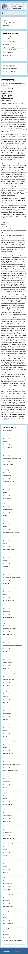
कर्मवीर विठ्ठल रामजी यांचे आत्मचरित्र (10, 41)
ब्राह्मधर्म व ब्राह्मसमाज (7, 664)
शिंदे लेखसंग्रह (6, 44)
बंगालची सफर (6, 704)
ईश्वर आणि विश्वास (6, 891)
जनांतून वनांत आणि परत (7, 857)
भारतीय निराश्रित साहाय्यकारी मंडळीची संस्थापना (12, 647)
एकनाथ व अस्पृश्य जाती (7, 885)
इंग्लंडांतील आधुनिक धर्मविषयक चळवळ (10, 896)
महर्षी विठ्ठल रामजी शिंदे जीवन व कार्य (10, 68)
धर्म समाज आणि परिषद (7, 806)
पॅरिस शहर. (6, 738)
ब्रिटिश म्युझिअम (6, 653)
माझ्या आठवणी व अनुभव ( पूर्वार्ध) (9, 47)
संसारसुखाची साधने (7, 477)
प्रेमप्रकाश (6, 721)
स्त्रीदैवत (6, 443)
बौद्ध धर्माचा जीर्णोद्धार (7, 670)
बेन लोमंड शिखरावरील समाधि (8, 687)
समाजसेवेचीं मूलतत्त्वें (7, 471)
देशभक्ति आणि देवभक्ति (7, 817)
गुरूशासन (6, 868)
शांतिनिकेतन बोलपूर (7, 500)
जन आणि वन (6, 862)
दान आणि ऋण (6, 828)
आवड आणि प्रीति (6, 902)
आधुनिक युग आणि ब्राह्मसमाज (8, 925)
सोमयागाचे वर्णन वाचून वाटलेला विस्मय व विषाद (12, 460)
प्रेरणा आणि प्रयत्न (7, 715)
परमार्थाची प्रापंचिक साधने (8, 755)
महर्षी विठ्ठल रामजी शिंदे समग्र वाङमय (10, 71)
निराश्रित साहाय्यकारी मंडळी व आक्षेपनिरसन (11, 772)
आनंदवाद (6, 919)
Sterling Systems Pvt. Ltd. (19, 951)
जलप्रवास (6, 851)
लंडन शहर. (6, 545)
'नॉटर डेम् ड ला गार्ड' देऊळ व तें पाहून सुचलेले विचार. (13, 942)
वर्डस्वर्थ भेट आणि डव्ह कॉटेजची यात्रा (10, 539)
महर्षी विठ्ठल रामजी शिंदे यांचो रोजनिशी (10, 49)
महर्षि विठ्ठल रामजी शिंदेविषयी (8, 23)
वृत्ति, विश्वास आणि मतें (7, 511)
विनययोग (6, 528)
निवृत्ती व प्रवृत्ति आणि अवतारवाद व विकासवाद (11, 766)
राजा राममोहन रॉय (6, 568)
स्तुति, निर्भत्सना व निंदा (7, 449)
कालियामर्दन (6, 874)
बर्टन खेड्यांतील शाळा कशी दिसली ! (10, 692)
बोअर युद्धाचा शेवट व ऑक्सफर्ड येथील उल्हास (11, 675)
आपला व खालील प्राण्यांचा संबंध (9, 913)
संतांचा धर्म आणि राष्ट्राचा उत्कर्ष (9, 483)
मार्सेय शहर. (6, 596)
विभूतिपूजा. (6, 517)
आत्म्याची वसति (6, 930)
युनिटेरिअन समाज (6, 585)
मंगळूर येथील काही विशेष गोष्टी (9, 636)
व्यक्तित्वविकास (6, 505)
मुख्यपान (4, 20)
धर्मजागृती (6, 800)
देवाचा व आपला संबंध (7, 823)
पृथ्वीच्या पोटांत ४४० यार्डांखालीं (9, 743)
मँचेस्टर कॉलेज (6, 641)
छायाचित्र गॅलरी (6, 25)
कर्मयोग (6, 879)
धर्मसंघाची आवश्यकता (7, 794)
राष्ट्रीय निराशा (6, 556)
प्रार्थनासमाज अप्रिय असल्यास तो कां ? (10, 726)
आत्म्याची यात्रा (6, 936)
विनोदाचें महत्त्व (6, 522)
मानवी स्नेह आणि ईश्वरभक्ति (8, 602)
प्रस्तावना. (6, 732)
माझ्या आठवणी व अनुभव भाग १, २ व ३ (10, 38)
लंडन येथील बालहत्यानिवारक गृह (9, 551)
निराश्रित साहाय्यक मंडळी (8, 777)
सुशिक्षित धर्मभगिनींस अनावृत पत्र (9, 466)
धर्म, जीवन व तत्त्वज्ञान (7, 36)
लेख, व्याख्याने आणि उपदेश (8, 55)
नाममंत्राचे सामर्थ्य (6, 783)
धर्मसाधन (6, 789)
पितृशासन (6, 749)
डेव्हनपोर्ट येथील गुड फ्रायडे (8, 840)
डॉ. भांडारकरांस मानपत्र (7, 834)
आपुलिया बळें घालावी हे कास (8, 908)
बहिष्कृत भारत (6, 698)
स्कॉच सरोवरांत (6, 454)
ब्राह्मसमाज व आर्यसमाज (7, 658)
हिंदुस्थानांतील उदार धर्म (7, 432)
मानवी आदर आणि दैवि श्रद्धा (8, 607)
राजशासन (6, 573)
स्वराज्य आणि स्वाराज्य (7, 437)
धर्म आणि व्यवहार (6, 811)
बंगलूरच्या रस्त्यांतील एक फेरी (8, 709)
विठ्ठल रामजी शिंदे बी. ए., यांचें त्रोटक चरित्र (11, 534)
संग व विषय (6, 488)
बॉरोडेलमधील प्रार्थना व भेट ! (8, 681)
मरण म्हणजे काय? (6, 613)
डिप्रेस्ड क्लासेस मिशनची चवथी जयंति (10, 845)
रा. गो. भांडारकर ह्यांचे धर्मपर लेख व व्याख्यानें (11, 579)
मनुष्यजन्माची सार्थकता (7, 624)
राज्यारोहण (6, 562)
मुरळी (6, 590)
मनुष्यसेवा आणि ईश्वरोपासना (8, 619)
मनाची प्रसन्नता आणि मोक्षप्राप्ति (9, 630)
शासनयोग (6, 494)
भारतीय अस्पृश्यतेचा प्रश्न (8, 52)
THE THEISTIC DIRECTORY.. (10, 58)
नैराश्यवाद (6, 760)
